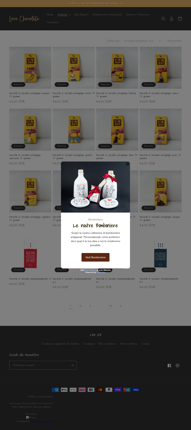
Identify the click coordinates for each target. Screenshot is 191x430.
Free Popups (90, 270)
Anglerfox (101, 272)
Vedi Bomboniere (95, 257)
